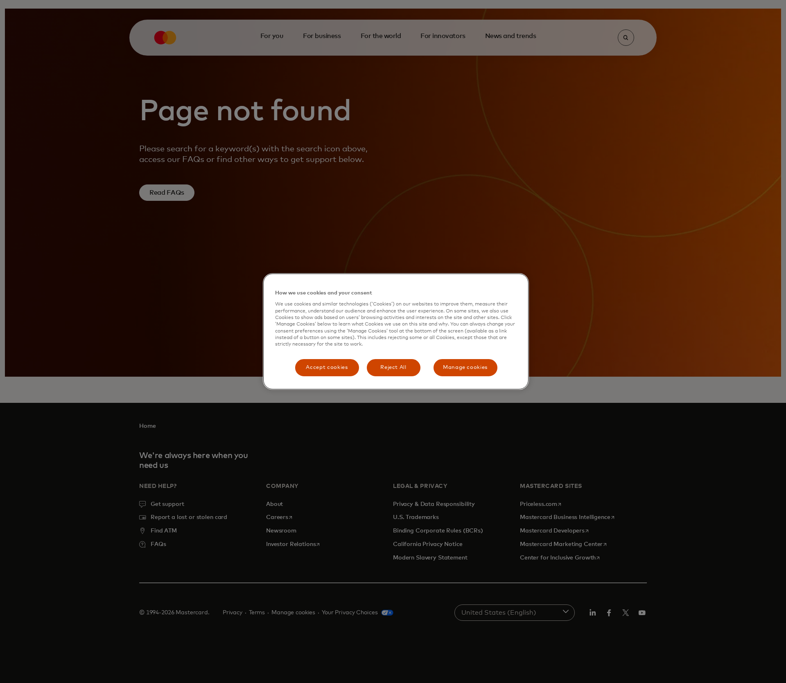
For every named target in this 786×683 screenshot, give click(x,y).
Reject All (393, 367)
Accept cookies (327, 367)
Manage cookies (465, 367)
